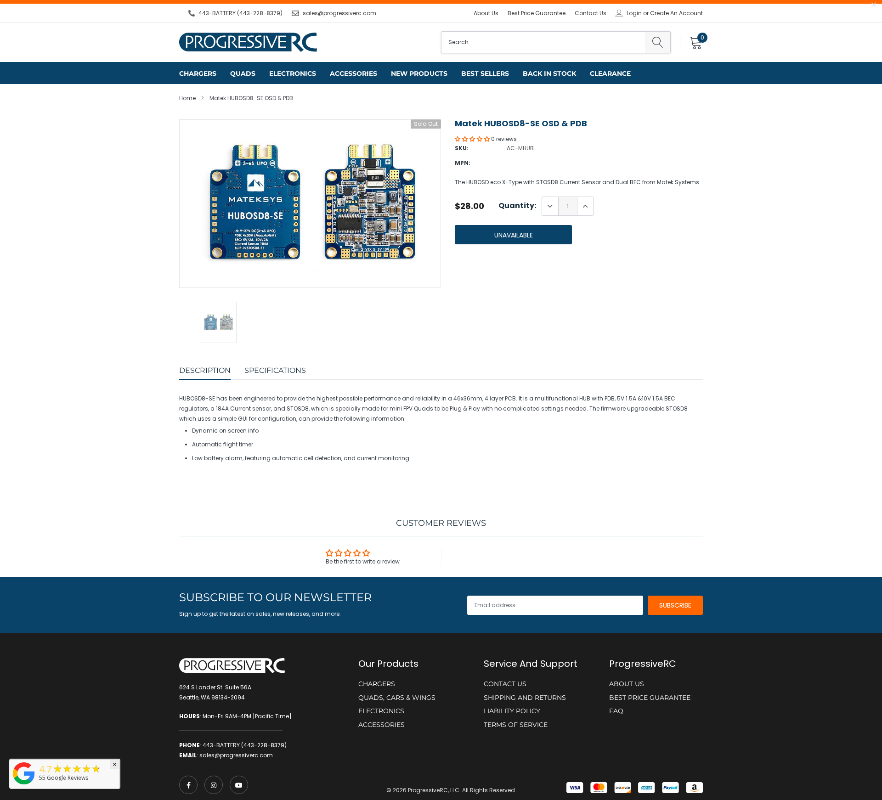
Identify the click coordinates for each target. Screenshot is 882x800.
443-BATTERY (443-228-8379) (240, 13)
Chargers (197, 73)
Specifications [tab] (275, 370)
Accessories (353, 73)
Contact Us (590, 13)
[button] (473, 139)
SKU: (462, 148)
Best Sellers (485, 73)
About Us (486, 13)
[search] (657, 42)
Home (187, 98)
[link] (188, 785)
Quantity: (517, 206)
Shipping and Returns (525, 697)
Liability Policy (512, 711)
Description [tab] (205, 370)
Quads (242, 73)
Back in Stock (549, 73)
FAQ (616, 711)
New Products (419, 73)
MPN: (462, 163)
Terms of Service (516, 725)
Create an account (676, 13)
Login (634, 13)
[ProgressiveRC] (24, 785)
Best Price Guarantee (536, 13)
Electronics (292, 73)
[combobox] (543, 42)
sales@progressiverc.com (339, 13)
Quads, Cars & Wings (396, 697)
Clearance (610, 73)
